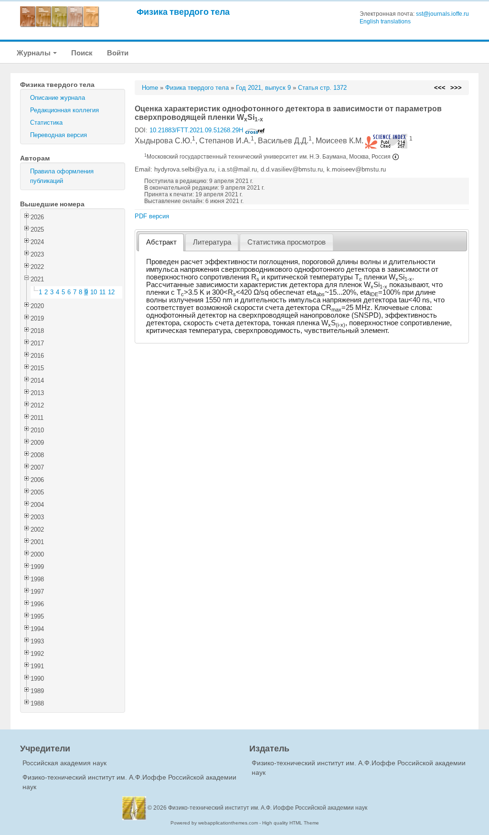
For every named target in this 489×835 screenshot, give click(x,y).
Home (150, 87)
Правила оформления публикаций (62, 176)
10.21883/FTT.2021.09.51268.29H (197, 130)
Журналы (34, 52)
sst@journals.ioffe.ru (442, 14)
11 (102, 292)
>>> (456, 87)
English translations (385, 21)
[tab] (161, 242)
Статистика (46, 122)
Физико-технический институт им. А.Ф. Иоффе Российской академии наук (267, 807)
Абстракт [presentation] (161, 242)
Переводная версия (58, 135)
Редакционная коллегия (64, 110)
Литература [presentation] (212, 242)
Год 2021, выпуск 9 (263, 87)
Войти (117, 52)
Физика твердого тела (183, 11)
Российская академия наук (64, 763)
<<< (440, 87)
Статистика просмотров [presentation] (286, 242)
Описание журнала (57, 97)
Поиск (82, 52)
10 (93, 292)
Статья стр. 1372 (322, 87)
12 (111, 292)
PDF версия (152, 216)
